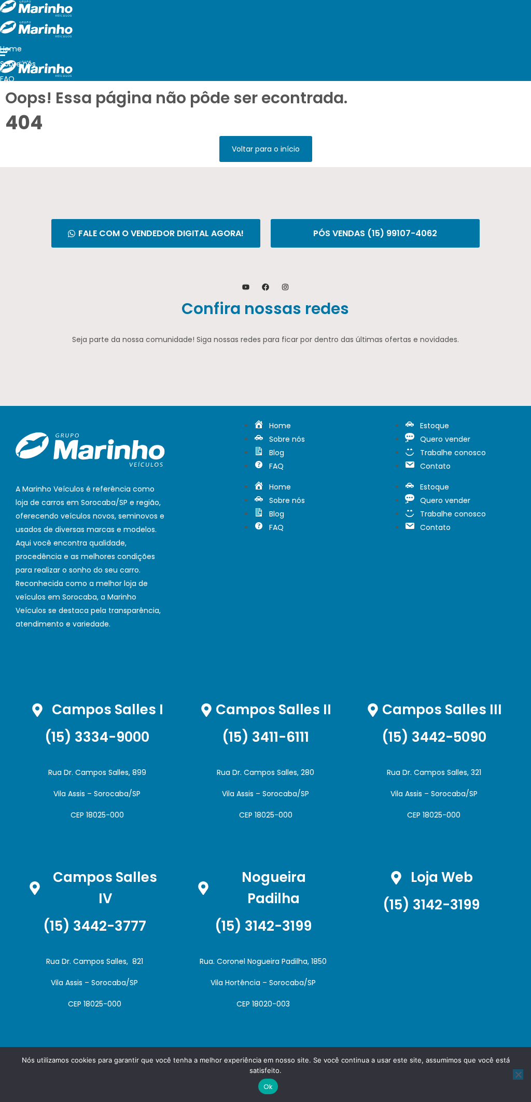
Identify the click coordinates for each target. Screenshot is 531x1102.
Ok (268, 1087)
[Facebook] (265, 287)
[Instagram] (285, 287)
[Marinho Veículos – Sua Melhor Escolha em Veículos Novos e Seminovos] (36, 14)
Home (11, 49)
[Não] (518, 1074)
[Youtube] (245, 287)
